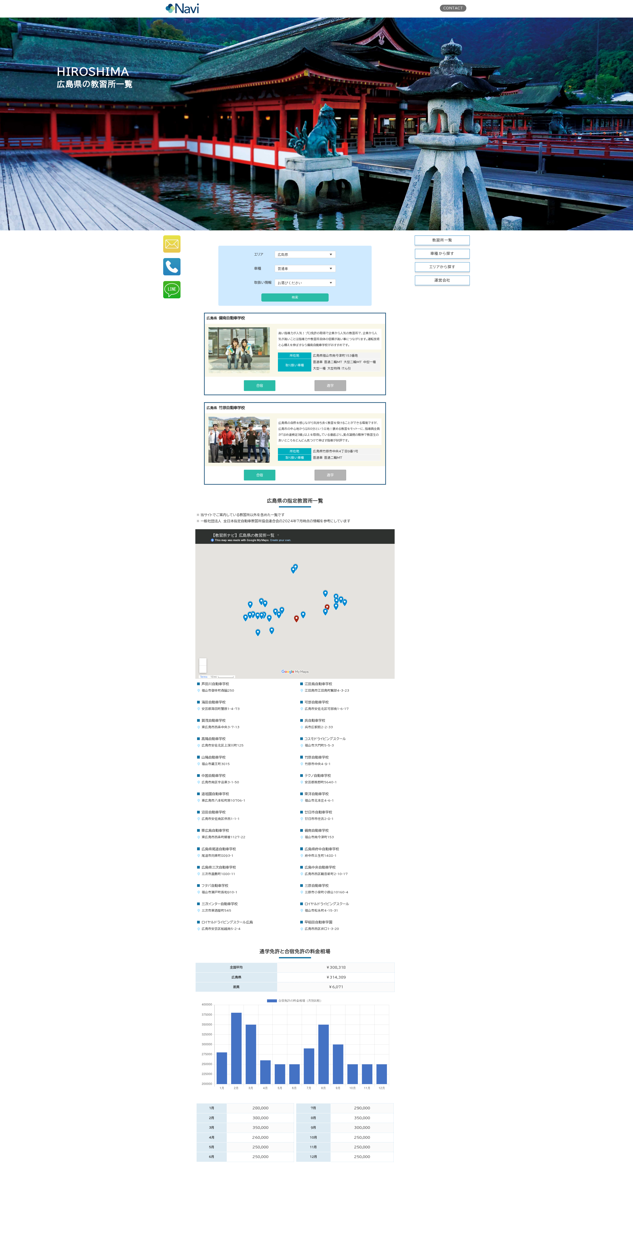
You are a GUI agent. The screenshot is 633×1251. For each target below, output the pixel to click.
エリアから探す (442, 267)
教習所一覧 (442, 240)
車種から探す (442, 253)
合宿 (259, 385)
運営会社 (442, 280)
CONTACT (453, 8)
